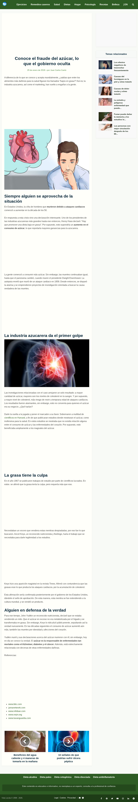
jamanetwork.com (16, 708)
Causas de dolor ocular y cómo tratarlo (121, 91)
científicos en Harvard (14, 418)
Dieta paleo (45, 777)
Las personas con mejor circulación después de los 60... (122, 130)
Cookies (63, 798)
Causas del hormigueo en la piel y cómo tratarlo (123, 79)
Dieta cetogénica (62, 777)
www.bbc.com (15, 704)
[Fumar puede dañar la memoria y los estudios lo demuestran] (106, 116)
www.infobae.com (16, 711)
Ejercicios (22, 4)
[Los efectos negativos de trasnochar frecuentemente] (106, 64)
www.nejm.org (15, 715)
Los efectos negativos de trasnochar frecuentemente (121, 66)
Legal (56, 798)
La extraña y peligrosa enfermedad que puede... (121, 104)
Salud (57, 4)
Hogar (77, 4)
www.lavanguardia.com (19, 718)
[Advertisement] (47, 33)
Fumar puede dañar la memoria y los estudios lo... (123, 117)
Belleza (115, 4)
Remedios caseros (40, 4)
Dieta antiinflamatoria (104, 777)
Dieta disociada (82, 777)
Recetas (104, 4)
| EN (125, 4)
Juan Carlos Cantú (58, 70)
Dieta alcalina (30, 777)
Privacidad (71, 798)
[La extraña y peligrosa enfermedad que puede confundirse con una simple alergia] (106, 102)
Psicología (90, 4)
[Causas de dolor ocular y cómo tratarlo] (106, 91)
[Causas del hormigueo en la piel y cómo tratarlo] (106, 79)
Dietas (67, 4)
